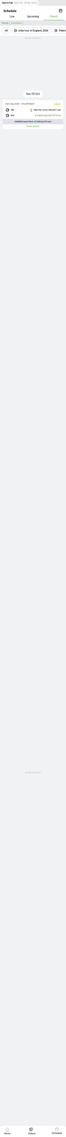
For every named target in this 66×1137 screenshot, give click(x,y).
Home (5, 23)
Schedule (16, 23)
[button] (6, 30)
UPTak (27, 3)
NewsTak (18, 3)
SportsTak (7, 3)
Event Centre (33, 126)
